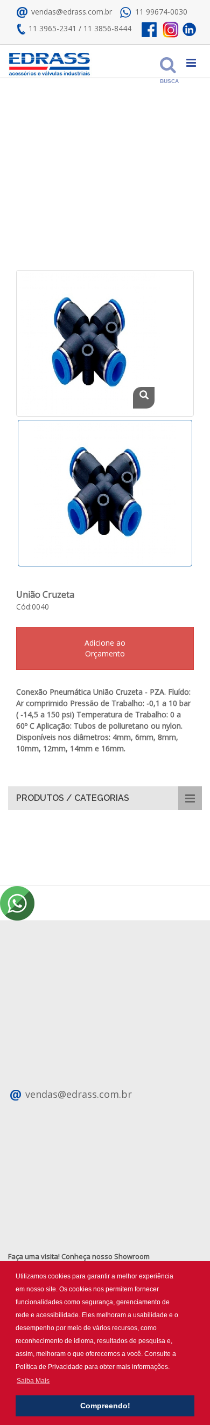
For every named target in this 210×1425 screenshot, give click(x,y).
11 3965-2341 (52, 28)
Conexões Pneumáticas (70, 191)
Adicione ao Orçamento (105, 648)
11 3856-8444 (107, 28)
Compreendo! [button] (105, 1405)
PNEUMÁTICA (77, 165)
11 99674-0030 (161, 11)
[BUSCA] (165, 61)
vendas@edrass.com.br (70, 11)
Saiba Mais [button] (33, 1381)
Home (35, 165)
